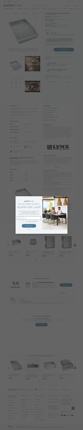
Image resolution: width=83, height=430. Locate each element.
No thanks (29, 228)
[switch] (22, 221)
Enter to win (29, 225)
